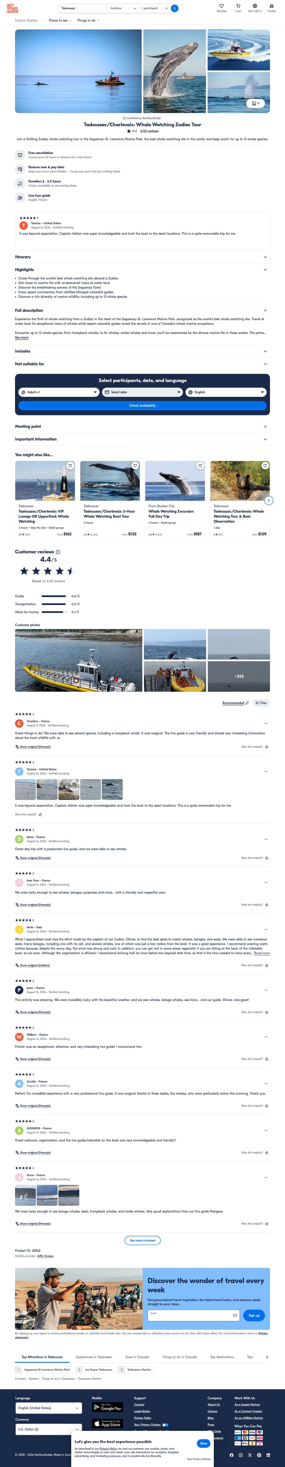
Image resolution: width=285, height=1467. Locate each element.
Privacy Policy (142, 1418)
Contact (139, 1404)
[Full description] (265, 310)
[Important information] (265, 439)
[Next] (268, 500)
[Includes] (265, 351)
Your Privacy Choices (147, 1424)
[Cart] (238, 6)
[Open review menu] (266, 723)
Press (211, 1424)
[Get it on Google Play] (107, 1407)
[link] (45, 500)
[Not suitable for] (265, 364)
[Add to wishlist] (70, 465)
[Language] (255, 6)
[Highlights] (265, 269)
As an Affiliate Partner (249, 1418)
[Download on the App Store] (107, 1424)
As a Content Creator (248, 1411)
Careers (212, 1411)
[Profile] (271, 6)
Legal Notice (142, 1411)
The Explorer (215, 1438)
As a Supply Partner (247, 1404)
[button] (142, 131)
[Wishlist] (221, 6)
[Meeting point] (265, 426)
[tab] (42, 1357)
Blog (210, 1418)
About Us (214, 1404)
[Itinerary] (265, 257)
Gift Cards (214, 1431)
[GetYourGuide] (12, 8)
